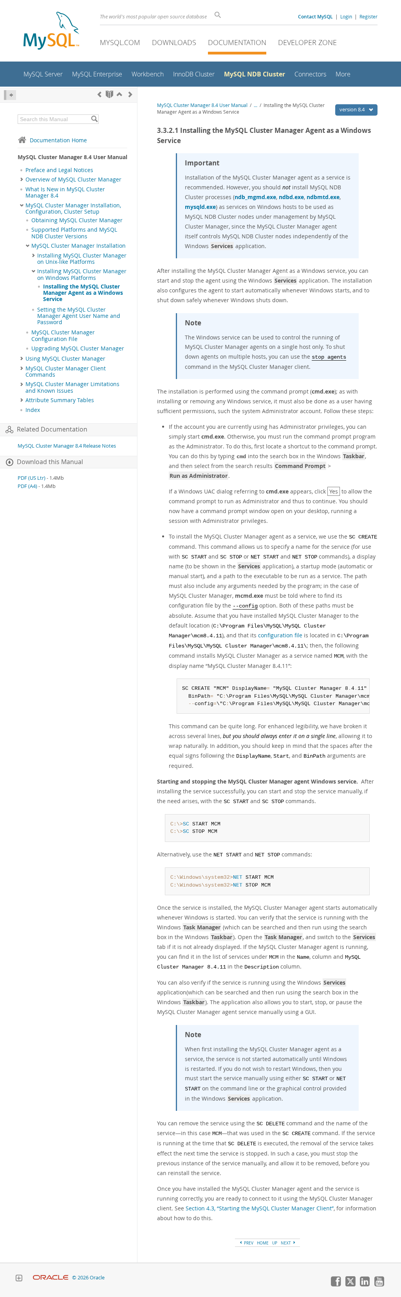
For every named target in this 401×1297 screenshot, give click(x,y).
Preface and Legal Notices (59, 170)
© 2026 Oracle (88, 1277)
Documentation (237, 42)
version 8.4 (353, 109)
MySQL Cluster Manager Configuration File (63, 335)
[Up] (119, 94)
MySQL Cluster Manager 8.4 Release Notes (67, 446)
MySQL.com (120, 42)
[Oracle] (51, 1277)
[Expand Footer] (19, 1279)
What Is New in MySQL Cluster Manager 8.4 (65, 192)
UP (274, 1243)
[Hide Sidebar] (10, 95)
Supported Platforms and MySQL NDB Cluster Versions (74, 232)
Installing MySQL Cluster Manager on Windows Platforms (81, 274)
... (255, 105)
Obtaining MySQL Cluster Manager (77, 220)
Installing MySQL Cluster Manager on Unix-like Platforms (81, 258)
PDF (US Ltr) (31, 478)
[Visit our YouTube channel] (379, 1284)
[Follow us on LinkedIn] (364, 1284)
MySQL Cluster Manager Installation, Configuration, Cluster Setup (73, 208)
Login (346, 16)
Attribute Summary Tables (59, 400)
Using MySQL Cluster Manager (65, 358)
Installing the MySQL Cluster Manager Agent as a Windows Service (83, 293)
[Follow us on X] (350, 1284)
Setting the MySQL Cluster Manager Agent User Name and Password (78, 316)
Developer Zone (307, 42)
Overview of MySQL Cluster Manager (73, 179)
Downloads (174, 42)
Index (32, 410)
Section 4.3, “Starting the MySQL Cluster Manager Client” (260, 1208)
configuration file (280, 635)
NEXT (286, 1243)
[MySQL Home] (51, 31)
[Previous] (99, 94)
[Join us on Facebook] (335, 1284)
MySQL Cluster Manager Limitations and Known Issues (72, 387)
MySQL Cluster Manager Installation (78, 245)
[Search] (94, 119)
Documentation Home (58, 140)
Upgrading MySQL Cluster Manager (77, 348)
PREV (248, 1243)
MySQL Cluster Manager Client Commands (65, 371)
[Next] (130, 94)
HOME (263, 1243)
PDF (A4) (27, 486)
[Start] (109, 94)
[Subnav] (22, 179)
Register (368, 16)
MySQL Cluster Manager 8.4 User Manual (202, 105)
